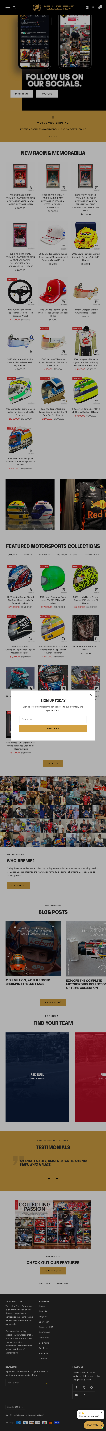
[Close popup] (101, 1412)
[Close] (91, 695)
